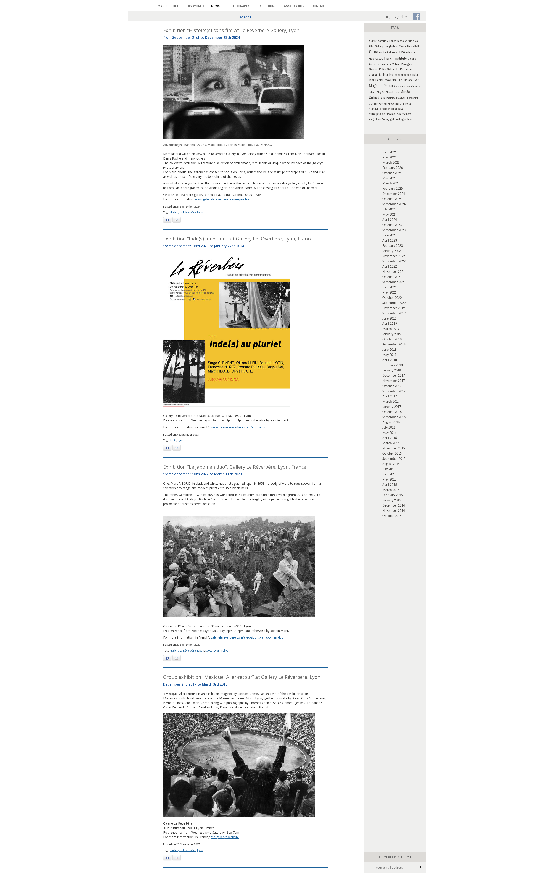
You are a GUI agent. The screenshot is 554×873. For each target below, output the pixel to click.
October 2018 (392, 339)
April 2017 (389, 396)
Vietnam (406, 114)
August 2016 (391, 422)
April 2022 (389, 266)
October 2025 (392, 173)
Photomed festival (395, 98)
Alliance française (397, 41)
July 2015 (388, 469)
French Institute (395, 59)
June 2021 (389, 287)
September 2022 (394, 261)
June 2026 (389, 152)
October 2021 (392, 276)
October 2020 (392, 297)
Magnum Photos (382, 86)
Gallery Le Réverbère (183, 212)
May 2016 (389, 432)
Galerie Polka (377, 69)
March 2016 (390, 443)
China (373, 52)
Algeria (382, 41)
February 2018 (392, 365)
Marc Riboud (168, 7)
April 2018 (389, 360)
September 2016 (394, 417)
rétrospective (377, 114)
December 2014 (393, 505)
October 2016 (392, 412)
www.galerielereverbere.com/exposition (223, 199)
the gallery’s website (225, 837)
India (173, 440)
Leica (393, 80)
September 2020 (394, 302)
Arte (410, 41)
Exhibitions (267, 7)
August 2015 (391, 464)
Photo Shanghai (396, 104)
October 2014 (392, 515)
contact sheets (388, 52)
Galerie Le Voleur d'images (396, 64)
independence (402, 75)
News (215, 7)
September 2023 (394, 230)
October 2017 (392, 386)
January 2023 (391, 251)
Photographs (238, 7)
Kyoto (209, 650)
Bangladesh (391, 46)
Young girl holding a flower (398, 119)
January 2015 (391, 500)
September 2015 (394, 458)
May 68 (381, 92)
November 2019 (393, 308)
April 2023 (389, 240)
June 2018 (389, 349)
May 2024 (389, 214)
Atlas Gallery (376, 46)
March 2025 (390, 183)
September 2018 (394, 344)
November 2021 (393, 271)
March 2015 (390, 489)
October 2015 (392, 453)
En (394, 17)
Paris (382, 98)
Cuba (401, 53)
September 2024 (394, 204)
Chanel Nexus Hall (409, 46)
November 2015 (393, 448)
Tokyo (225, 650)
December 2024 (393, 193)
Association (294, 7)
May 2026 (389, 157)
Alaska (373, 41)
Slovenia (390, 114)
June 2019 (389, 318)
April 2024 (389, 219)
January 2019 (391, 334)
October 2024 (392, 199)
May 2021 (389, 292)
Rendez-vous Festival (393, 109)
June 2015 (389, 474)
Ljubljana (408, 80)
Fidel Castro (376, 59)
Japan (200, 650)
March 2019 (390, 328)
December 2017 (393, 375)
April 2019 (389, 323)
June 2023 (389, 235)
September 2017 (394, 391)
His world (195, 7)
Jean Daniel (376, 80)
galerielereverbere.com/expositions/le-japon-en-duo (247, 637)
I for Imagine (385, 75)
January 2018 (391, 370)
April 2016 (389, 438)
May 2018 (389, 354)
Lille (400, 80)
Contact (318, 7)
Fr (386, 17)
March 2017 (390, 401)
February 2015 (392, 495)
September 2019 (394, 313)
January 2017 (391, 406)
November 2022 (393, 256)
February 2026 (392, 167)
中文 (404, 17)
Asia (415, 41)
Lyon (200, 212)
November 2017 (393, 380)
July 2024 (388, 209)
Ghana (373, 75)
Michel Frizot (392, 92)
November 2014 (393, 510)
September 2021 (394, 282)
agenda (245, 17)
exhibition (411, 52)
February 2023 (392, 245)
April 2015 (389, 484)
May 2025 (389, 178)
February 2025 (392, 188)
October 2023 (392, 225)
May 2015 (389, 479)
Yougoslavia (375, 119)
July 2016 (388, 427)
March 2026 (390, 162)
